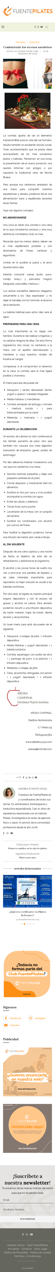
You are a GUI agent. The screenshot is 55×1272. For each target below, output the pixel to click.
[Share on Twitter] (26, 777)
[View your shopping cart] (51, 27)
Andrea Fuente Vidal (28, 51)
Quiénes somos (16, 1245)
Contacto (26, 1248)
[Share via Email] (36, 777)
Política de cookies (40, 1252)
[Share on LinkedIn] (30, 777)
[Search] (46, 27)
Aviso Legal (40, 1248)
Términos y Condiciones (27, 1256)
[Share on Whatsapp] (33, 777)
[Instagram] (38, 27)
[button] (5, 899)
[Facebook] (35, 27)
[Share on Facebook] (23, 777)
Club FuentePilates (37, 1245)
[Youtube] (41, 27)
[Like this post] (20, 777)
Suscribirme (27, 1219)
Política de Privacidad (16, 1252)
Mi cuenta (13, 1248)
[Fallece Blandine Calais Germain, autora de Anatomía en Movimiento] (28, 891)
